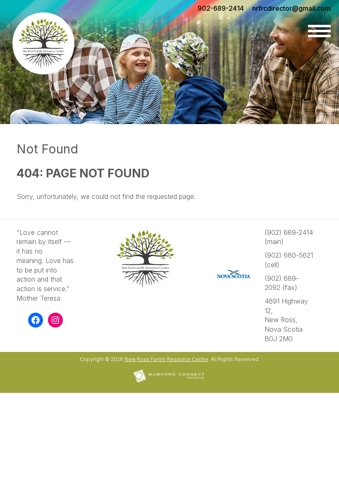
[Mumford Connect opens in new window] (169, 381)
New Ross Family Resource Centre (166, 359)
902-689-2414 (221, 8)
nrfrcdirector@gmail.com (291, 8)
